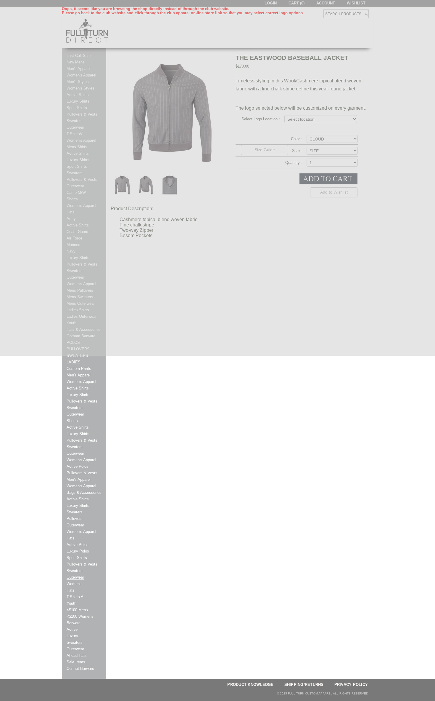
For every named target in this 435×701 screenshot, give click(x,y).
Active (72, 629)
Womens (74, 584)
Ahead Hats (77, 656)
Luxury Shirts (78, 395)
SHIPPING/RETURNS (304, 685)
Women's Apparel (81, 382)
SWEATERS (77, 356)
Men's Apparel (79, 375)
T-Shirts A (75, 597)
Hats (71, 538)
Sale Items (76, 662)
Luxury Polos (78, 551)
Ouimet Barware (80, 669)
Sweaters (75, 408)
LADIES (73, 362)
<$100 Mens (77, 610)
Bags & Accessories (84, 493)
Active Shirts (78, 388)
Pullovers (75, 519)
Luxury (72, 636)
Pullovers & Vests (82, 401)
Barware (73, 623)
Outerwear (75, 414)
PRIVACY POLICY (351, 685)
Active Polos (77, 466)
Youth (71, 603)
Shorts (72, 421)
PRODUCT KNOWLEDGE (250, 685)
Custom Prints (79, 369)
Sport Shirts (77, 558)
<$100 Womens (80, 616)
